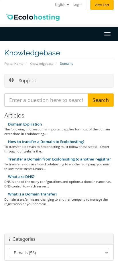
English (60, 4)
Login (77, 4)
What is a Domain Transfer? (32, 194)
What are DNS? (21, 176)
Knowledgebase (41, 63)
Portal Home (13, 63)
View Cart (102, 5)
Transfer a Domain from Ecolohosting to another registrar (59, 159)
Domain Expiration (24, 124)
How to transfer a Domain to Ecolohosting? (45, 141)
